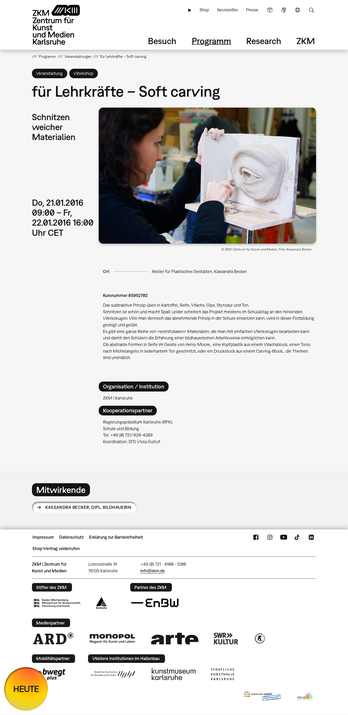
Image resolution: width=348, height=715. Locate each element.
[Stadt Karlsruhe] (101, 603)
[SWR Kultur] (226, 638)
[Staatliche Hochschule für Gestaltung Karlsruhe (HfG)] (113, 674)
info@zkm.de (152, 570)
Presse (252, 9)
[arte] (174, 638)
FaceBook (256, 537)
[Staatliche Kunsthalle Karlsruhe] (222, 674)
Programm (211, 41)
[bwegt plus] (49, 674)
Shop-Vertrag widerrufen (56, 548)
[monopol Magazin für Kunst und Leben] (112, 638)
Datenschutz (71, 537)
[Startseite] (63, 24)
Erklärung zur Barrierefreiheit (116, 537)
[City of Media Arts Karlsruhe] (305, 697)
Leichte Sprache (270, 10)
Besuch (162, 41)
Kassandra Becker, (88, 507)
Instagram (270, 537)
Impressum (43, 537)
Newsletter (227, 9)
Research (263, 41)
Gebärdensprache (283, 10)
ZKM (305, 41)
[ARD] (53, 638)
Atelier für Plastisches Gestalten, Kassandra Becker (199, 271)
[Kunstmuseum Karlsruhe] (174, 674)
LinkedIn (311, 537)
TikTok (297, 537)
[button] (207, 176)
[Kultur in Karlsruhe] (259, 638)
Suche (311, 10)
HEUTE (26, 689)
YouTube (283, 537)
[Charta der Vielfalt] (262, 697)
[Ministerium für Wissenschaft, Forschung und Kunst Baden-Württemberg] (56, 603)
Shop (204, 9)
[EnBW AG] (154, 603)
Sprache (297, 10)
